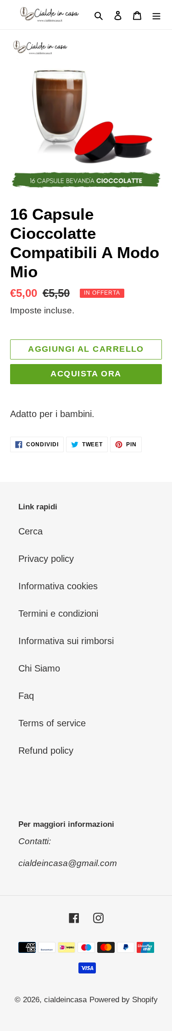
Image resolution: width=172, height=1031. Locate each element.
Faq (26, 696)
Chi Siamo (39, 668)
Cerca (30, 531)
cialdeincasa (65, 999)
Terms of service (52, 723)
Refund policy (45, 750)
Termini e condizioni (58, 613)
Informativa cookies (58, 586)
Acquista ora (85, 373)
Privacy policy (46, 559)
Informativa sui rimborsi (66, 641)
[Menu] (156, 14)
